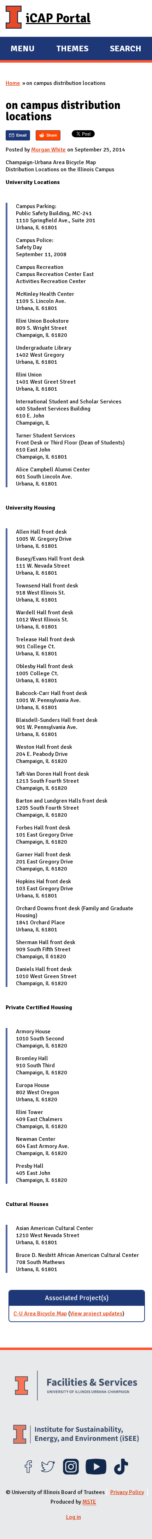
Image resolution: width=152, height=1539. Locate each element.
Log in (73, 1517)
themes (72, 49)
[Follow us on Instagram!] (71, 1472)
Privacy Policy (127, 1492)
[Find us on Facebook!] (28, 1472)
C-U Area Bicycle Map (40, 1313)
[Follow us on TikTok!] (121, 1472)
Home (13, 83)
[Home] (14, 18)
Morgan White (48, 149)
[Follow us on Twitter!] (48, 1472)
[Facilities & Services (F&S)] (76, 1386)
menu (23, 49)
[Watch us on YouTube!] (96, 1472)
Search (125, 48)
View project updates (96, 1313)
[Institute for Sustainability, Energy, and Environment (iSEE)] (76, 1435)
